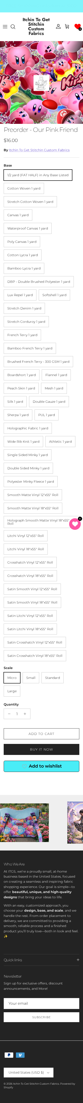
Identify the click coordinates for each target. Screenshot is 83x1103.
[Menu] (5, 27)
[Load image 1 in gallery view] (41, 82)
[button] (77, 26)
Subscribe (41, 1017)
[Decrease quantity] (8, 714)
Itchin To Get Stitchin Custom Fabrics (39, 150)
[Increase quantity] (26, 714)
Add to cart (41, 734)
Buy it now (41, 749)
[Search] (15, 27)
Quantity (11, 704)
